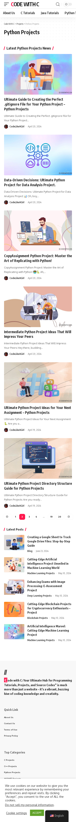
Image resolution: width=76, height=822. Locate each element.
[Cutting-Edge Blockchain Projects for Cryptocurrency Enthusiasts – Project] (14, 609)
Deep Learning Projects (39, 595)
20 (59, 516)
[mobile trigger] (7, 4)
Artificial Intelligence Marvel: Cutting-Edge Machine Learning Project (48, 630)
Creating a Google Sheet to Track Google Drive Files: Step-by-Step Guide (49, 541)
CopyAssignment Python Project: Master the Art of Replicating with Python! (38, 258)
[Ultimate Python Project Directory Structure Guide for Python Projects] (38, 458)
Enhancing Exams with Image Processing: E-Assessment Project (46, 586)
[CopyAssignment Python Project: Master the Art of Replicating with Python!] (38, 230)
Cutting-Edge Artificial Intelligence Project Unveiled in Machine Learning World (48, 563)
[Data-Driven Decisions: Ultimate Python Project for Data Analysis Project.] (38, 155)
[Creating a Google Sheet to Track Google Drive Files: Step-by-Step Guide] (14, 542)
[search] (58, 4)
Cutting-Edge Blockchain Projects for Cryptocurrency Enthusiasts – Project (49, 608)
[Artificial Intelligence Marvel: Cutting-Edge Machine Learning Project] (14, 631)
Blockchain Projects (37, 617)
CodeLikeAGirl (17, 126)
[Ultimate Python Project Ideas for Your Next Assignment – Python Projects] (38, 382)
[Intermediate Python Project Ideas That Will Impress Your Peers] (38, 306)
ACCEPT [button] (37, 812)
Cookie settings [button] (16, 813)
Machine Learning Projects (41, 573)
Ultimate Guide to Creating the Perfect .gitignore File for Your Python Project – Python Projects (34, 104)
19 (51, 516)
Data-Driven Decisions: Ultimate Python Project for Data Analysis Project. (34, 182)
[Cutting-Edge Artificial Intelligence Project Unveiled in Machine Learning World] (14, 564)
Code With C (25, 4)
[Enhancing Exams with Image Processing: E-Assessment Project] (14, 587)
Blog (29, 551)
